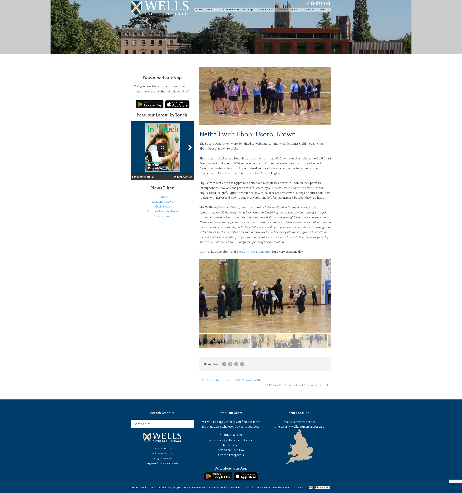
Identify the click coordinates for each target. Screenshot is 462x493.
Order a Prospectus (231, 455)
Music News (162, 206)
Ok (310, 487)
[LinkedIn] (328, 3)
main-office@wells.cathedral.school (231, 440)
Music (323, 9)
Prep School (266, 9)
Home (199, 9)
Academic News (162, 201)
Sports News (162, 216)
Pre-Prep (248, 9)
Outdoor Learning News (162, 211)
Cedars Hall (298, 188)
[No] (457, 488)
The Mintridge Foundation (254, 251)
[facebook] (313, 3)
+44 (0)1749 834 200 (231, 435)
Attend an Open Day (231, 450)
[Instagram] (323, 3)
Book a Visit (231, 445)
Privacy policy (322, 487)
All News (162, 196)
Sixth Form (307, 9)
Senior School (287, 9)
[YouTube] (318, 3)
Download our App (230, 468)
